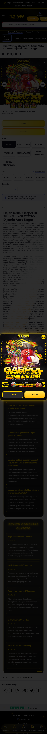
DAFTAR (34, 394)
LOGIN (13, 395)
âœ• (44, 337)
